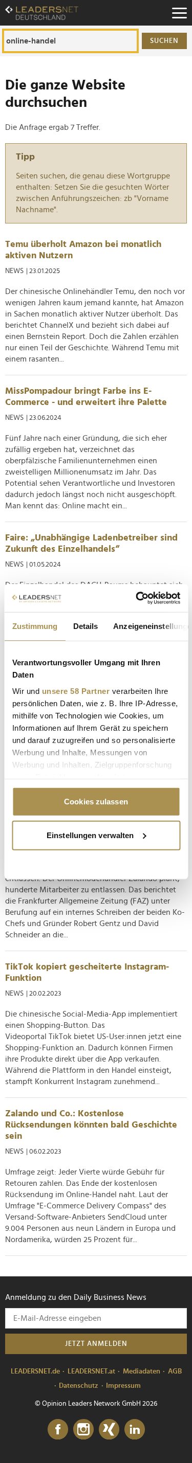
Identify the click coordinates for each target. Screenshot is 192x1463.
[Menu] (179, 13)
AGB (175, 1371)
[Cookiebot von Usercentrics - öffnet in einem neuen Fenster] (136, 597)
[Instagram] (83, 1430)
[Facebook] (58, 1430)
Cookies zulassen (96, 801)
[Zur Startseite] (41, 12)
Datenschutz (78, 1385)
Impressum (123, 1385)
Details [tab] (85, 626)
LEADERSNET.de (35, 1371)
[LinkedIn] (134, 1430)
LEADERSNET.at (91, 1371)
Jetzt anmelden (96, 1343)
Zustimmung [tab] (34, 626)
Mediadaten (141, 1371)
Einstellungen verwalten (90, 834)
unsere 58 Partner (75, 690)
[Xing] (109, 1430)
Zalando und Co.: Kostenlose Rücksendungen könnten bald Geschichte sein (91, 1125)
